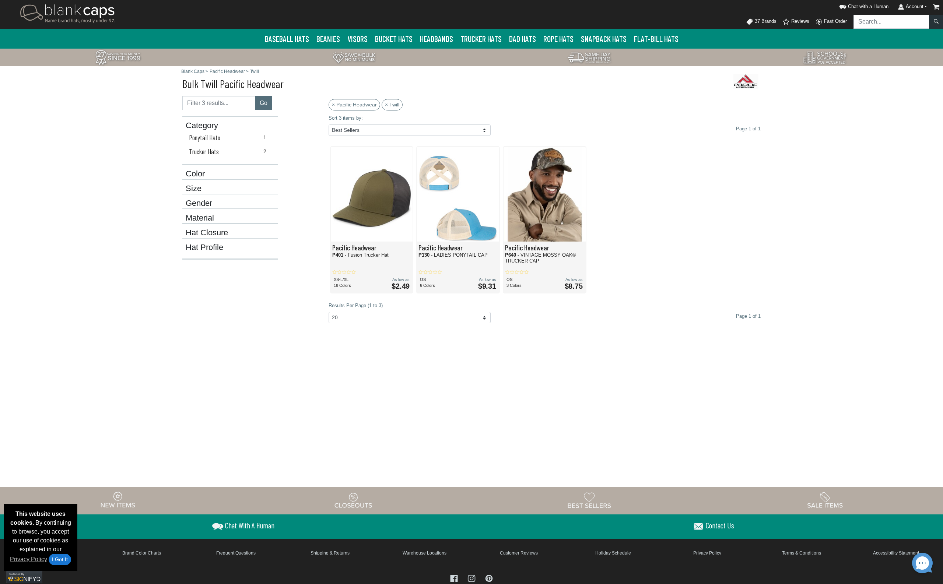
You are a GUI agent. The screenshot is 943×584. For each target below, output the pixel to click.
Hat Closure (207, 233)
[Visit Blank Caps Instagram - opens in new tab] (472, 578)
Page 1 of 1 (748, 316)
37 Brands (765, 21)
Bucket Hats (394, 38)
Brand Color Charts (141, 553)
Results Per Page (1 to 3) (356, 305)
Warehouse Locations (424, 553)
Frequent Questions (236, 553)
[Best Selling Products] (589, 500)
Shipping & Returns (330, 553)
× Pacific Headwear (354, 105)
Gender (199, 203)
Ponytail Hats (227, 138)
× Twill (392, 105)
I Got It (60, 559)
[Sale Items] (825, 500)
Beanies (328, 38)
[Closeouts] (353, 500)
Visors (357, 38)
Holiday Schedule (613, 553)
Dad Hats (522, 38)
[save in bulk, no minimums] (354, 57)
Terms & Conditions (801, 553)
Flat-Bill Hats (656, 38)
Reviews (799, 21)
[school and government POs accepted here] (825, 57)
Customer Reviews (519, 553)
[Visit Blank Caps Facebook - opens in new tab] (454, 578)
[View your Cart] (936, 7)
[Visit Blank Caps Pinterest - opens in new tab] (489, 578)
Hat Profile (204, 247)
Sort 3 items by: (346, 118)
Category (202, 126)
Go (263, 103)
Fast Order (835, 21)
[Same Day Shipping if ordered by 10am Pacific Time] (589, 57)
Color (195, 174)
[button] (862, 5)
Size (193, 188)
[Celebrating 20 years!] (118, 57)
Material (200, 218)
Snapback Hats (604, 38)
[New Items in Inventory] (118, 500)
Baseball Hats (287, 38)
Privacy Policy (28, 559)
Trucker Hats (481, 38)
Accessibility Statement (896, 553)
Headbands (436, 38)
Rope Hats (558, 38)
